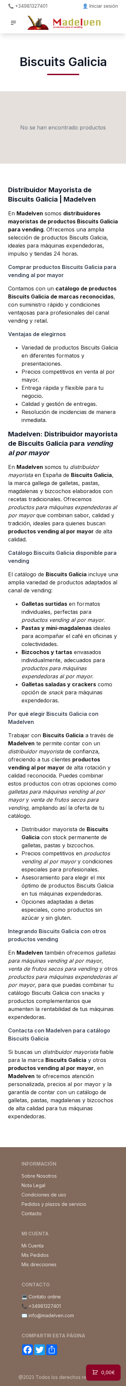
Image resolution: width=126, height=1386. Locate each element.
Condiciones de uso (44, 1194)
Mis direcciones (39, 1264)
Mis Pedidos (35, 1255)
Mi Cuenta (33, 1245)
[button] (13, 23)
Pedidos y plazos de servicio (54, 1204)
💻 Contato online (41, 1296)
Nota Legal (33, 1185)
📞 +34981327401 (27, 6)
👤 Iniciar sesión (100, 6)
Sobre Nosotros (39, 1176)
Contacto (32, 1213)
